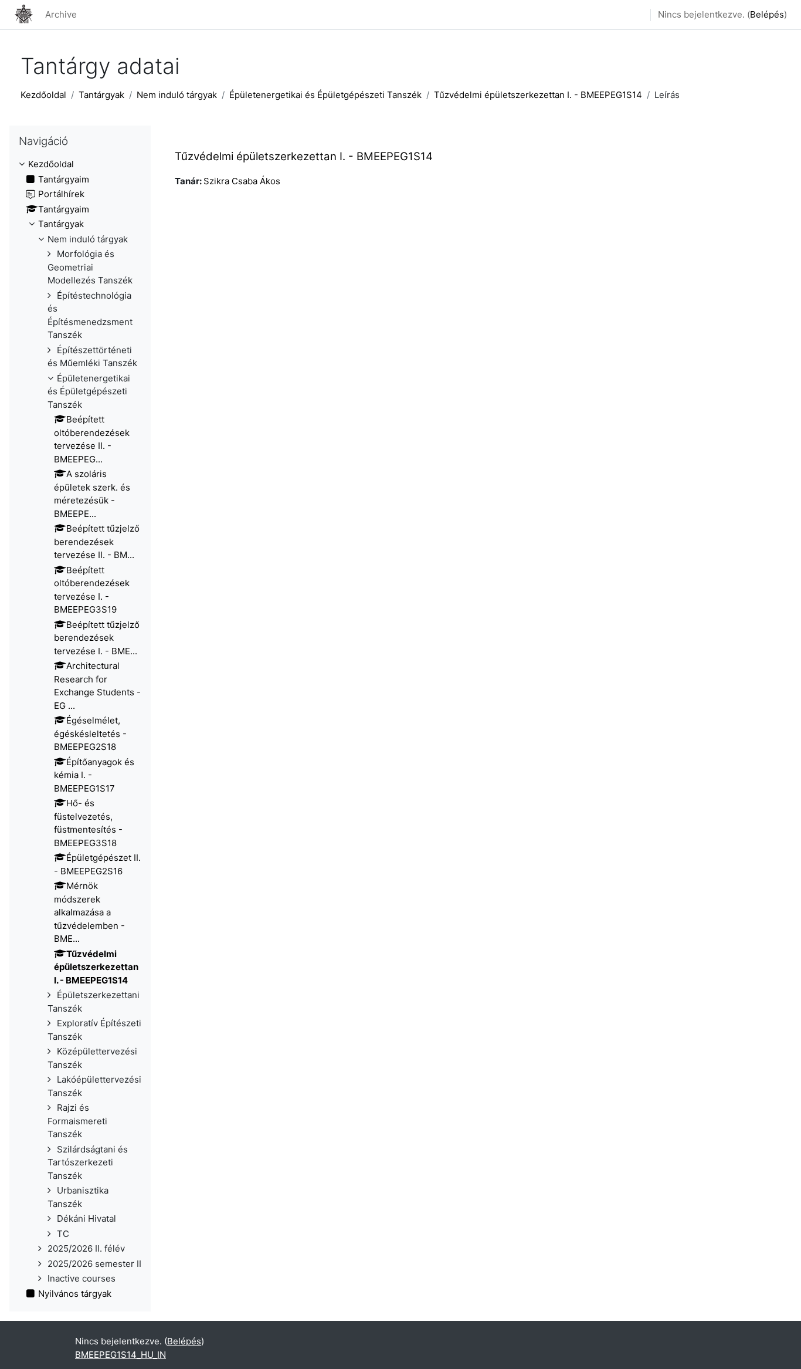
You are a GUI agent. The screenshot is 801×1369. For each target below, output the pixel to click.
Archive (61, 14)
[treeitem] (80, 729)
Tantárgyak (101, 94)
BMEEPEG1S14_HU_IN (120, 1354)
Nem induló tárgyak (177, 94)
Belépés (767, 14)
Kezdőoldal (43, 94)
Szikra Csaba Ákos (241, 181)
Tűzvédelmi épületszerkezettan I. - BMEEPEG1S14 (538, 94)
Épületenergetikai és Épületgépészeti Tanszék (325, 94)
